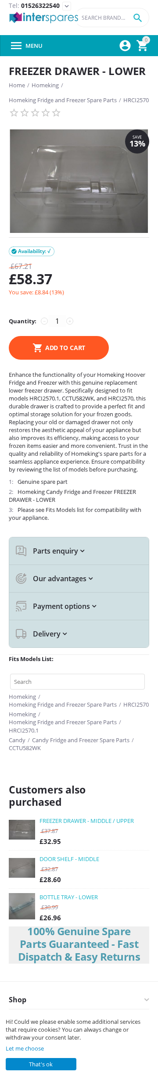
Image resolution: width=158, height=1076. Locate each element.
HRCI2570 (136, 100)
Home (17, 85)
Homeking (45, 85)
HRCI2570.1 (24, 730)
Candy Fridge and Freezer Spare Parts (80, 740)
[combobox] (112, 17)
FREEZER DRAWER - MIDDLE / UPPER (87, 821)
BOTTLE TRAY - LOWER (69, 897)
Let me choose (25, 1048)
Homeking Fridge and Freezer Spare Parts (63, 100)
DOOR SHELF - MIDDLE (69, 859)
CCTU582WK (25, 748)
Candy (17, 740)
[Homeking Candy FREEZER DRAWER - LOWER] (79, 181)
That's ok (41, 1064)
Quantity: (22, 321)
